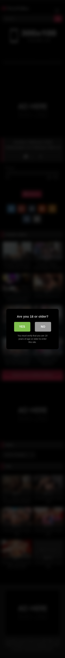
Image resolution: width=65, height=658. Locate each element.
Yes (22, 326)
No (43, 326)
